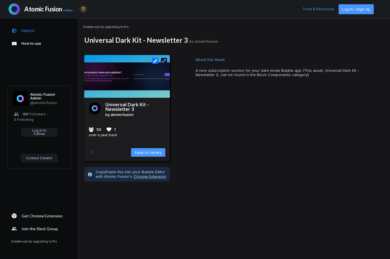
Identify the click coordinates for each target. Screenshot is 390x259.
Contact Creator (39, 158)
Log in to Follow (39, 132)
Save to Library (148, 152)
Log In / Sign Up (356, 9)
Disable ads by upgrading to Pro (105, 26)
